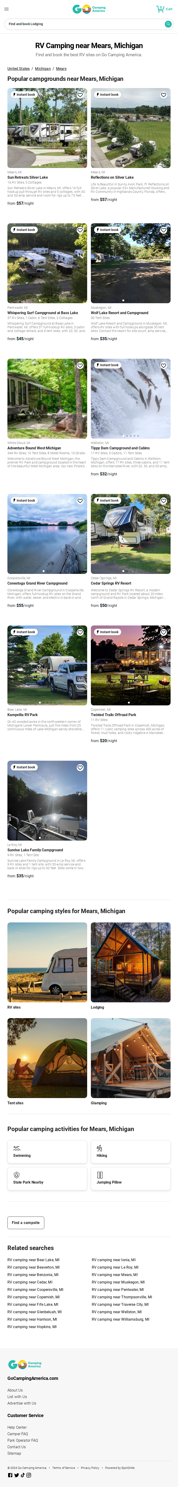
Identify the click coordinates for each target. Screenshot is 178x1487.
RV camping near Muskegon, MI (118, 1282)
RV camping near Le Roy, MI (115, 1267)
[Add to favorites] (80, 95)
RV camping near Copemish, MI (33, 1297)
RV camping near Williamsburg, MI (120, 1319)
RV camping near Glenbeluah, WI (34, 1312)
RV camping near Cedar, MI (29, 1282)
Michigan (43, 68)
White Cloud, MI (18, 443)
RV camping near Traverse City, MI (120, 1304)
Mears (61, 68)
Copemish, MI (101, 710)
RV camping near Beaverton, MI (33, 1267)
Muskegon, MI (101, 308)
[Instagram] (29, 1476)
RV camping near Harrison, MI (32, 1319)
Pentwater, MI (17, 308)
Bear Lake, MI (17, 710)
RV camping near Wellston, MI (117, 1312)
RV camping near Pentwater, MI (118, 1289)
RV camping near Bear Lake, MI (33, 1260)
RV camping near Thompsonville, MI (122, 1297)
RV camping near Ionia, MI (114, 1260)
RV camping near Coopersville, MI (35, 1289)
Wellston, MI (100, 443)
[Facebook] (10, 1476)
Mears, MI (14, 172)
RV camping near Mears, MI (115, 1275)
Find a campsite (26, 1223)
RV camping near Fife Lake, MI (32, 1304)
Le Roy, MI (14, 845)
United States (18, 68)
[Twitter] (17, 1476)
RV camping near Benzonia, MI (32, 1275)
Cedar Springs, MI (104, 578)
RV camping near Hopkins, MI (32, 1327)
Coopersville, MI (18, 578)
